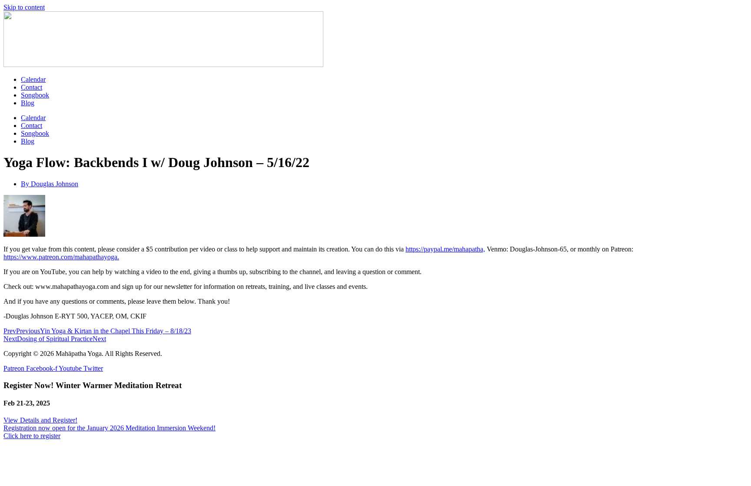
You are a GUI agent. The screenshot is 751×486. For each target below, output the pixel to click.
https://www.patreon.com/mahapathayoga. (61, 257)
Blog (27, 103)
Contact (31, 87)
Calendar (33, 79)
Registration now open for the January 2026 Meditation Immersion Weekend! (109, 428)
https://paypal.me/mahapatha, (445, 249)
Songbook (35, 95)
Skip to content (24, 7)
